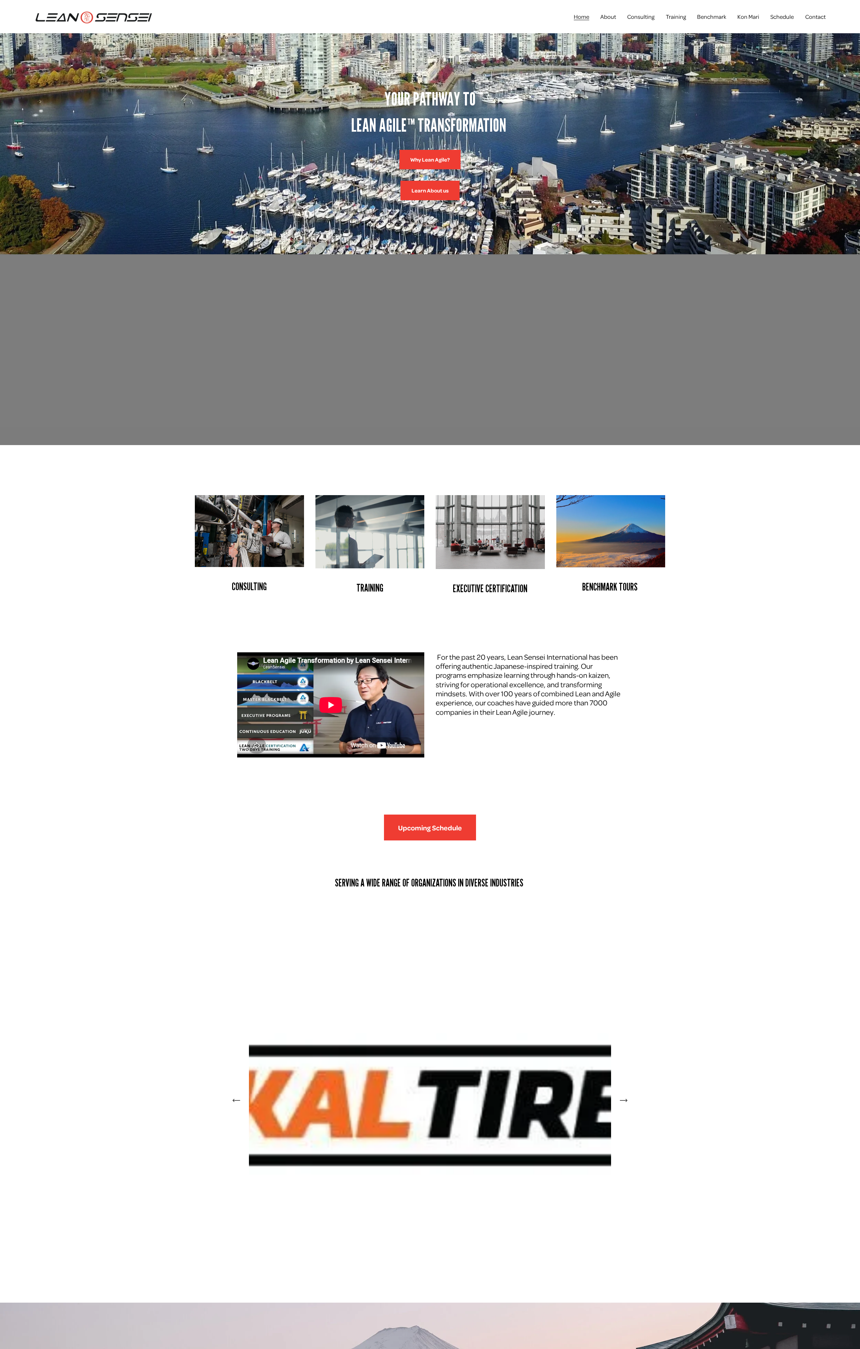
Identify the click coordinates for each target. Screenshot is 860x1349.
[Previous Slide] (236, 1100)
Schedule (782, 16)
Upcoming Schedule (430, 827)
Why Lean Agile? (430, 159)
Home (581, 16)
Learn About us (430, 190)
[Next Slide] (623, 1100)
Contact (815, 16)
